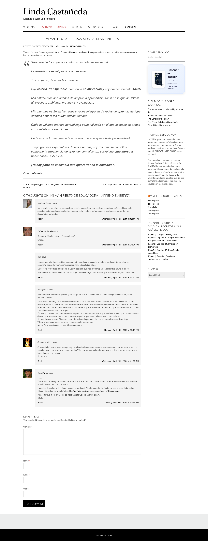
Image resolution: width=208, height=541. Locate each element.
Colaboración (37, 172)
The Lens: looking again (158, 118)
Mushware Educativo (53, 27)
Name (26, 460)
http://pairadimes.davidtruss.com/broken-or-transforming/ (94, 390)
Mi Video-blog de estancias (166, 196)
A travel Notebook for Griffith (160, 115)
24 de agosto (153, 203)
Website (27, 488)
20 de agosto (153, 210)
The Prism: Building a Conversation (163, 122)
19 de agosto (153, 213)
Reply (40, 218)
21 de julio (152, 207)
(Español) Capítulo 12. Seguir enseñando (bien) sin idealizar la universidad (166, 239)
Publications (95, 27)
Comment (28, 426)
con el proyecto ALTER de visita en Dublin (121, 184)
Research (113, 27)
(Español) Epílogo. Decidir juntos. (162, 234)
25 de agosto (153, 200)
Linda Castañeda (55, 12)
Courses (77, 27)
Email (26, 474)
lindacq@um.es (77, 46)
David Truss (42, 373)
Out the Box (108, 535)
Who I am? (29, 27)
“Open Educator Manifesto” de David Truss (73, 52)
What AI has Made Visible (159, 125)
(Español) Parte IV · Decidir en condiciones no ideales (161, 258)
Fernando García (45, 230)
